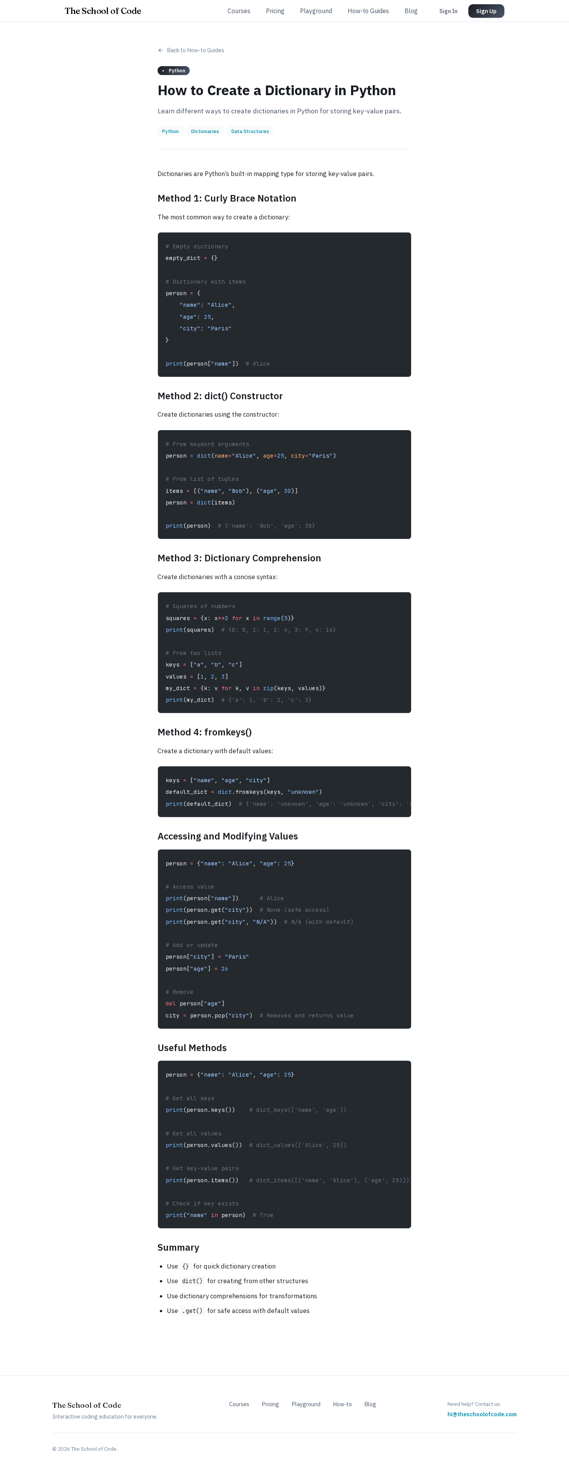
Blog (411, 11)
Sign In (448, 11)
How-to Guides (368, 11)
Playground (316, 11)
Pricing (275, 11)
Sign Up (486, 11)
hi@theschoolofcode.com (482, 1414)
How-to (342, 1404)
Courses (239, 11)
